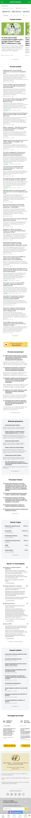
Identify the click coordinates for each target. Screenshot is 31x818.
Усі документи (15, 471)
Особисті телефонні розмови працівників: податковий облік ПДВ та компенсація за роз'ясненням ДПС (14, 86)
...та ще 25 (9, 638)
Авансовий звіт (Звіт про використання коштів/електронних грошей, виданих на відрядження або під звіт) (16, 627)
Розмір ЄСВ (8, 531)
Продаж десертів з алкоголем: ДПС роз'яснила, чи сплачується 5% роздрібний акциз (14, 72)
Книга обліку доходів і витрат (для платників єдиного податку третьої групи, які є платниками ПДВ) (16, 576)
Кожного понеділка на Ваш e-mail (11, 805)
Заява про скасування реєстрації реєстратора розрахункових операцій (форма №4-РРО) (15, 635)
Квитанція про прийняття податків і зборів (14, 580)
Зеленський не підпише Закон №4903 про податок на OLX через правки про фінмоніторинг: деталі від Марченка (14, 258)
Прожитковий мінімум (11, 535)
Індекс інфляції (9, 550)
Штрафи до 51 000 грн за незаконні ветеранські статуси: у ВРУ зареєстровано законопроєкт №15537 (14, 231)
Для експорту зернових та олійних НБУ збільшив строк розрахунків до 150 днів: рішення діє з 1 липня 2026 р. (14, 206)
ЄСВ (13, 11)
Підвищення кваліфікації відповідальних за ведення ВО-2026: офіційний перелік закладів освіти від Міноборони (15, 270)
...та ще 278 (9, 600)
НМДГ (6, 545)
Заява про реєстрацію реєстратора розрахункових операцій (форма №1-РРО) (16, 631)
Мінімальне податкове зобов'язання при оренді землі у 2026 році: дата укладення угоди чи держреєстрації (14, 309)
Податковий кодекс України (12, 425)
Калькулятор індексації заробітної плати (16, 654)
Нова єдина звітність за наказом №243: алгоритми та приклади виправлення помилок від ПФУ (13, 284)
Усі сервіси (15, 706)
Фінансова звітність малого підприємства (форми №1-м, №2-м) (16, 509)
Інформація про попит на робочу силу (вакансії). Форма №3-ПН (15, 588)
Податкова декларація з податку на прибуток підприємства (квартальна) (15, 505)
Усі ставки (15, 555)
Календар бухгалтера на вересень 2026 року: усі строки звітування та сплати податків (15, 179)
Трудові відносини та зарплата (13, 586)
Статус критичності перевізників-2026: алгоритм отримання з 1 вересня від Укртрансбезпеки (13, 168)
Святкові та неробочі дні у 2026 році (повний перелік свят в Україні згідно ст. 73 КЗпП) (16, 677)
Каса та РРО (8, 624)
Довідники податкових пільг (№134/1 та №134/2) (16, 694)
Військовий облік (9, 603)
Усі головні (15, 59)
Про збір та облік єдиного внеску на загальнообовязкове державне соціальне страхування (16, 463)
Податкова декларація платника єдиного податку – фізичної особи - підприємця (16, 494)
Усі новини (15, 335)
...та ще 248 (9, 583)
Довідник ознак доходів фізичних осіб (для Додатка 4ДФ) (15, 670)
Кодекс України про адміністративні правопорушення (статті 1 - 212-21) (14, 432)
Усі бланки (15, 513)
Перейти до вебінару (9, 745)
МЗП (4, 11)
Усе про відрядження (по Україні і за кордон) (15, 700)
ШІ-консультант (16, 812)
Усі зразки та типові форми (15, 641)
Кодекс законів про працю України (14, 447)
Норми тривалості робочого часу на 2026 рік (16, 688)
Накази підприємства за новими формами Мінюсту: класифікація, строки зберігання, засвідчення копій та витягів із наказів (9, 732)
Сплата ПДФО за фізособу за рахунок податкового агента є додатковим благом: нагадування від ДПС (14, 324)
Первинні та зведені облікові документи (13, 568)
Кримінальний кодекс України (13, 455)
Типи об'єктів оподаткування (13, 683)
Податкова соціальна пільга (12, 540)
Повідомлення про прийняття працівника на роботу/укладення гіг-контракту (16, 598)
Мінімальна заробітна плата (12, 526)
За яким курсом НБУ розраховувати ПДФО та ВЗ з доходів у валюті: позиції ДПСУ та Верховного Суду (12, 40)
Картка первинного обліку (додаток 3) (15, 619)
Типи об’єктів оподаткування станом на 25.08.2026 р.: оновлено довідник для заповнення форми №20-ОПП (13, 297)
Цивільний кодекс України (12, 441)
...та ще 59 (9, 621)
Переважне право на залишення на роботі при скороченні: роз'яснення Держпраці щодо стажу (15, 192)
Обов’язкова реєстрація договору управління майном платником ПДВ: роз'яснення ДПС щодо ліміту (15, 114)
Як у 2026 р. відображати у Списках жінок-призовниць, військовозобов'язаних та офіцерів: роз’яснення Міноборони (14, 154)
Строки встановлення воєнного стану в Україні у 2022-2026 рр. (15, 664)
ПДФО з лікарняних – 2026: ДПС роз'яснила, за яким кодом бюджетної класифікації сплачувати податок (15, 129)
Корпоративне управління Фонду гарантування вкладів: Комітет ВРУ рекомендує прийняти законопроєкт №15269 (15, 244)
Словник (5, 15)
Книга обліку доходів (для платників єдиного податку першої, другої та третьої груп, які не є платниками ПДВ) (16, 572)
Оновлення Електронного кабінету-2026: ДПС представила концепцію (15, 219)
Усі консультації (15, 412)
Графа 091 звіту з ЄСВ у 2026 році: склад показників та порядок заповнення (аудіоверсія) (16, 391)
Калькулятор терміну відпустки (13, 659)
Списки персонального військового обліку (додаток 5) (14, 606)
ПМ (24, 11)
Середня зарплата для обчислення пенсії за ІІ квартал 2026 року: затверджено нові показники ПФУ (15, 142)
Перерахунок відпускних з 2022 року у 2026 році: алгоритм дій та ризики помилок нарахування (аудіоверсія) (15, 369)
